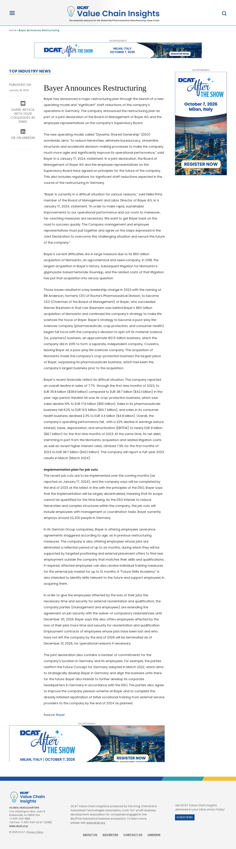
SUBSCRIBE (185, 817)
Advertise (110, 835)
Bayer (60, 715)
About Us (90, 835)
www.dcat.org (18, 826)
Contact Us (132, 835)
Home (12, 30)
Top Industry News (30, 71)
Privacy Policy (35, 832)
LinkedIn (154, 835)
